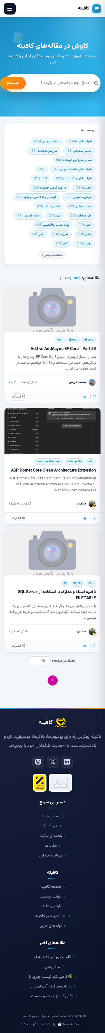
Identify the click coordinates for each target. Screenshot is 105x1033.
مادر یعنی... (50, 967)
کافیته (84, 8)
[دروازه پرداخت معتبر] (39, 783)
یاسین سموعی (79, 150)
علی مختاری (81, 215)
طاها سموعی (47, 141)
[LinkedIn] (67, 762)
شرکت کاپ (80, 141)
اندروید (61, 234)
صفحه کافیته (50, 887)
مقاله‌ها (51, 845)
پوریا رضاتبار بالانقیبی (52, 224)
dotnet (73, 339)
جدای (85, 234)
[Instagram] (38, 762)
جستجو (13, 83)
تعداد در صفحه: (63, 661)
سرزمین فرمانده (44, 150)
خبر (38, 234)
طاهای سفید (48, 206)
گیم (61, 243)
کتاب (40, 178)
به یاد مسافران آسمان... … (50, 986)
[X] (53, 762)
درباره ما (50, 826)
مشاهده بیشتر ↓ (52, 255)
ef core (88, 339)
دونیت (84, 243)
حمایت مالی (80, 206)
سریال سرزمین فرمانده (74, 160)
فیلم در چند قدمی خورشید (36, 197)
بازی (55, 215)
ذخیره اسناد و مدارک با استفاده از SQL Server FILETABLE (57, 595)
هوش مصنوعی (79, 197)
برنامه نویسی (28, 215)
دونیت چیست (51, 896)
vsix (90, 461)
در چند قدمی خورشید (49, 187)
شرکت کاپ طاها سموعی (72, 169)
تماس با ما (50, 816)
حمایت (84, 187)
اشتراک (17, 396)
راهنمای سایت (50, 836)
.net (59, 339)
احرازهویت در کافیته (50, 916)
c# (64, 583)
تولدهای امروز (51, 926)
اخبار (85, 224)
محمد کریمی (77, 382)
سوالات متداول (50, 855)
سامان (81, 503)
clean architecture (48, 461)
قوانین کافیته (51, 906)
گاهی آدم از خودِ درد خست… (50, 996)
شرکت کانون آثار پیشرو (74, 178)
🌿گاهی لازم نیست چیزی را (50, 977)
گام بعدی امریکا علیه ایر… (51, 957)
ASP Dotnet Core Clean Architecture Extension (53, 470)
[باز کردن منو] (10, 9)
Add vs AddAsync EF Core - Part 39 (63, 349)
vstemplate (74, 461)
